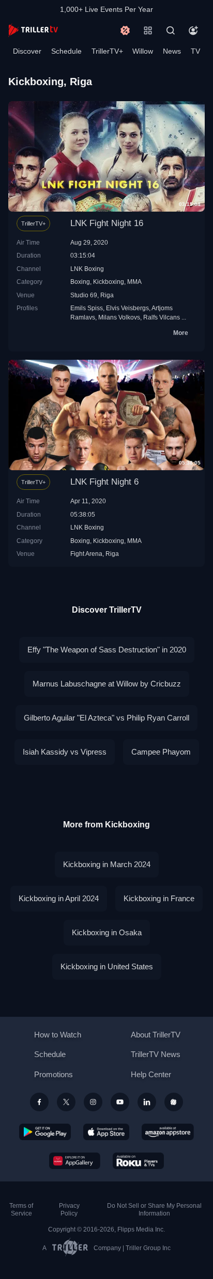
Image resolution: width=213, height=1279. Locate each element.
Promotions (53, 1074)
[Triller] (173, 1102)
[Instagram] (93, 1102)
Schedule (66, 51)
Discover (27, 51)
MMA (134, 281)
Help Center (151, 1074)
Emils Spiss (86, 308)
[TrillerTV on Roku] (138, 1161)
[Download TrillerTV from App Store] (106, 1132)
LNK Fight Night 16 (106, 223)
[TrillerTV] (33, 30)
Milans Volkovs (119, 317)
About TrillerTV (155, 1034)
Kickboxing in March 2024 (106, 864)
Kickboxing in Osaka (107, 932)
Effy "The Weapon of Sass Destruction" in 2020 (106, 649)
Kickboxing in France (159, 898)
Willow (142, 51)
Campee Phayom (161, 751)
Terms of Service (21, 1209)
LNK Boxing (87, 268)
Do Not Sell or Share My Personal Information (154, 1209)
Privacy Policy (69, 1209)
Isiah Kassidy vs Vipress (64, 751)
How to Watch (57, 1034)
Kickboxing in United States (106, 966)
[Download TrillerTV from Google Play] (45, 1132)
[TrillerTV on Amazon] (168, 1132)
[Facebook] (39, 1102)
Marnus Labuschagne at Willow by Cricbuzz (107, 683)
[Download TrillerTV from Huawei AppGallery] (74, 1161)
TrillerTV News (155, 1054)
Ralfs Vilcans (161, 317)
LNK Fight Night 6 (104, 482)
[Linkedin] (147, 1102)
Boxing (80, 281)
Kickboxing (108, 281)
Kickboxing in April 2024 (59, 898)
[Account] (193, 30)
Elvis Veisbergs (127, 308)
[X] (66, 1102)
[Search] (170, 30)
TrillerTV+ (107, 51)
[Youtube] (120, 1102)
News (172, 51)
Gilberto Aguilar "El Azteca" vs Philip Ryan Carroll (106, 717)
